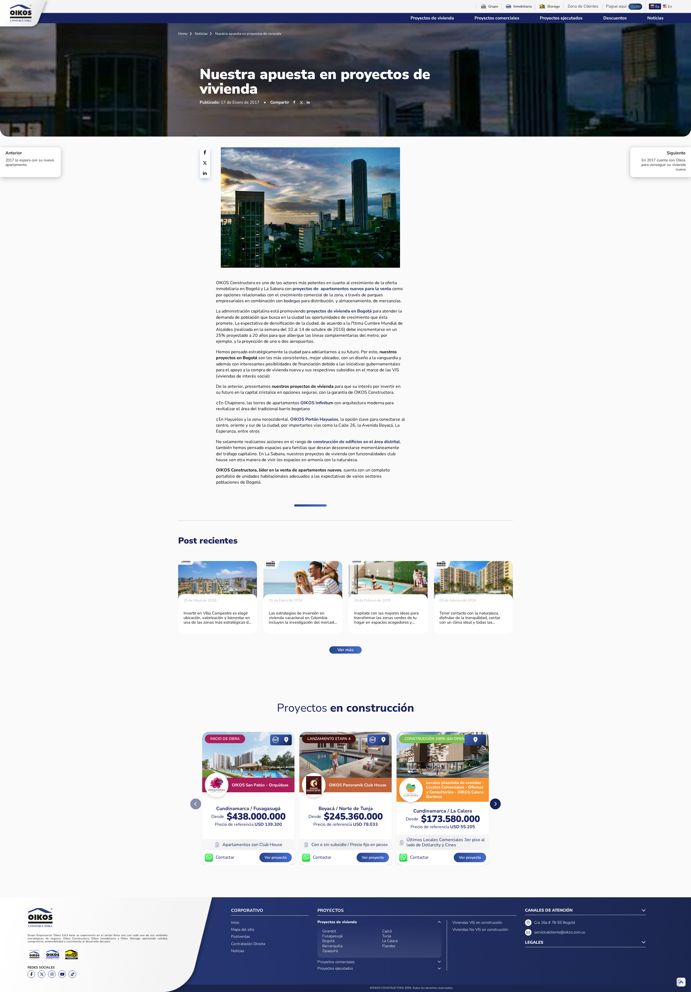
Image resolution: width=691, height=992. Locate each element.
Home (183, 34)
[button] (495, 804)
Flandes (388, 946)
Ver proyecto (276, 857)
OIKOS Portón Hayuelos (314, 419)
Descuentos (615, 18)
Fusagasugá (332, 936)
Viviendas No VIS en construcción (480, 929)
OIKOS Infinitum (316, 403)
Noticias (655, 18)
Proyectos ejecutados (561, 18)
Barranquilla (332, 946)
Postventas (240, 936)
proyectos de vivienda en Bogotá (340, 311)
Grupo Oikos (20, 13)
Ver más (345, 650)
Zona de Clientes (583, 6)
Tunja (386, 936)
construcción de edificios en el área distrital (356, 442)
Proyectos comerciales (497, 18)
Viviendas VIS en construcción (477, 922)
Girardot (329, 931)
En (670, 6)
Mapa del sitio (243, 929)
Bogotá (328, 940)
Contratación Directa (248, 943)
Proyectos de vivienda (432, 18)
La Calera (390, 940)
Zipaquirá (330, 950)
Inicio (235, 922)
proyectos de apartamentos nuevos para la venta (342, 289)
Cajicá (387, 931)
